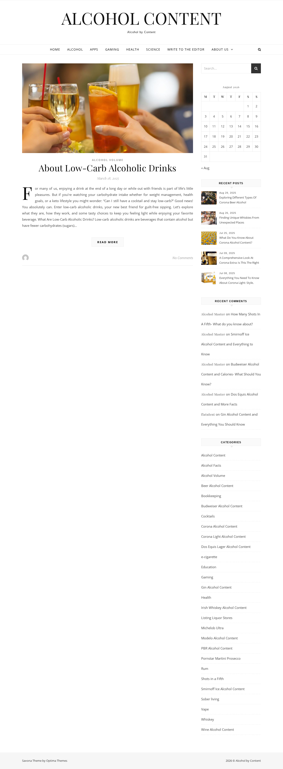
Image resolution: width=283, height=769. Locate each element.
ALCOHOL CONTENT (141, 18)
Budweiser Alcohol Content (221, 506)
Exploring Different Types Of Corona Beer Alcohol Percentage (237, 200)
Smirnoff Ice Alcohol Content (223, 689)
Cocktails (208, 516)
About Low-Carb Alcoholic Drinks (107, 168)
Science (153, 49)
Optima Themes (56, 761)
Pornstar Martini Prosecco (221, 658)
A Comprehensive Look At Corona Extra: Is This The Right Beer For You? (239, 260)
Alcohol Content (213, 455)
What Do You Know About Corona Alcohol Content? (236, 240)
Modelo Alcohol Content (219, 638)
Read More (107, 242)
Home (55, 49)
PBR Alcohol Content (216, 648)
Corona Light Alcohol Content (223, 536)
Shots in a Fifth (212, 678)
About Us (220, 49)
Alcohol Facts (211, 465)
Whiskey (207, 719)
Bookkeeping (211, 496)
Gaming (112, 49)
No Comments (182, 258)
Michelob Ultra (212, 628)
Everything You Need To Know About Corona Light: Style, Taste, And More (239, 281)
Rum (204, 668)
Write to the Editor (186, 49)
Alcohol (75, 49)
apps (94, 49)
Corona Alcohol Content (219, 526)
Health (132, 49)
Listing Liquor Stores (216, 618)
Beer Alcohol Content (217, 485)
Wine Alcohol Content (217, 729)
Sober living (210, 699)
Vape (205, 709)
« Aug (205, 168)
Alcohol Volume (107, 160)
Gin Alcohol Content (216, 587)
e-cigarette (209, 557)
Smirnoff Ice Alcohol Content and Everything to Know (227, 344)
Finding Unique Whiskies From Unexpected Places (239, 220)
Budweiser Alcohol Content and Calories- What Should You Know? (231, 374)
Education (208, 567)
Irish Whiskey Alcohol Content (224, 607)
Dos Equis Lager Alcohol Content (225, 546)
